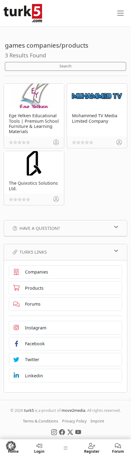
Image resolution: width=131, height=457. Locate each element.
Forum (118, 451)
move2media (73, 410)
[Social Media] (54, 431)
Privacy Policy (74, 421)
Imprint (97, 421)
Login (39, 451)
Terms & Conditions (40, 421)
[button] (11, 446)
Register (91, 451)
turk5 (29, 410)
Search (65, 66)
